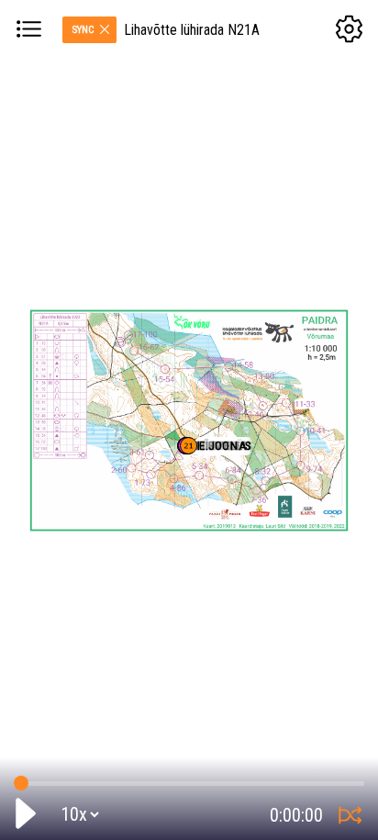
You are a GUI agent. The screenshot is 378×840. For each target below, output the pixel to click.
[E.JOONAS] (188, 446)
